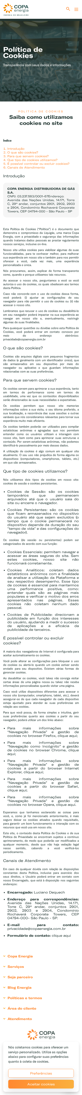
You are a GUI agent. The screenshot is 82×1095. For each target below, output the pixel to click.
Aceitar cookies (41, 1084)
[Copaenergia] (15, 9)
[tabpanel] (41, 52)
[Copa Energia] (41, 1034)
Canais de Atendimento (26, 167)
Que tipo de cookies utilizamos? (32, 160)
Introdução (15, 149)
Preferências (41, 1073)
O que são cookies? (22, 152)
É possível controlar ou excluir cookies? (38, 164)
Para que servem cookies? (28, 156)
